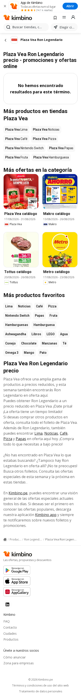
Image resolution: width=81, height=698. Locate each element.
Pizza (52, 306)
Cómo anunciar (14, 657)
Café (39, 306)
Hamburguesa (44, 325)
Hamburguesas (16, 325)
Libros (36, 334)
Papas (39, 315)
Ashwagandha (15, 334)
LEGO (51, 334)
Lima (9, 306)
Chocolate (28, 343)
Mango (29, 352)
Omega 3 (11, 352)
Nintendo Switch (17, 315)
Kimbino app (45, 514)
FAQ (6, 621)
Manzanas (49, 343)
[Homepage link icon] (5, 539)
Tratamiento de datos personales (40, 691)
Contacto (10, 627)
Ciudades (10, 633)
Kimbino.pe (18, 492)
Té (64, 343)
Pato (43, 352)
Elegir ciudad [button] (68, 27)
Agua (64, 334)
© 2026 (40, 679)
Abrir (70, 6)
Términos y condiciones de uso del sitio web (40, 685)
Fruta (53, 315)
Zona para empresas (18, 663)
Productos (10, 639)
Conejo (10, 343)
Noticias (24, 306)
